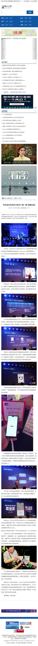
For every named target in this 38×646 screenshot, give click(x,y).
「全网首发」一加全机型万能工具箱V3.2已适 (13, 92)
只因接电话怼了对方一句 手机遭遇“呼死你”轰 (13, 86)
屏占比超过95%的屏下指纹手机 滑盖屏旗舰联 (13, 141)
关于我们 (8, 643)
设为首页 (27, 1)
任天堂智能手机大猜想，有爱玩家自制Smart (13, 80)
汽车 (6, 21)
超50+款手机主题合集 (7, 138)
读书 (30, 25)
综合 (11, 25)
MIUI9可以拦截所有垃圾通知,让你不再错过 (12, 132)
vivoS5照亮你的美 (6, 114)
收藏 (11, 21)
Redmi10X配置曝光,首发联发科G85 (10, 129)
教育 (25, 18)
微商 (25, 25)
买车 (11, 18)
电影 (30, 18)
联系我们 (13, 643)
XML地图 (18, 643)
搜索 (30, 12)
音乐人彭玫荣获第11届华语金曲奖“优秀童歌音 (13, 68)
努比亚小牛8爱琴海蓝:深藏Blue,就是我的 (12, 89)
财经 (6, 18)
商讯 (6, 25)
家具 (30, 21)
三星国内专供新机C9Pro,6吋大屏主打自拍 (12, 117)
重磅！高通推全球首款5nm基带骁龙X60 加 (12, 123)
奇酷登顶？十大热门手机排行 (9, 74)
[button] (4, 49)
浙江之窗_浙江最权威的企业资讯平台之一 (11, 1)
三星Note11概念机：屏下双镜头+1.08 (11, 77)
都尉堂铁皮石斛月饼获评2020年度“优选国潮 (13, 65)
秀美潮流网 (12, 595)
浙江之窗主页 (8, 198)
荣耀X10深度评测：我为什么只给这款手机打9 (13, 126)
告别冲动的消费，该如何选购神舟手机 (11, 71)
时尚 (25, 21)
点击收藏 (34, 1)
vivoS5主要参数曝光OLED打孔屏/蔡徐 (11, 135)
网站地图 (23, 643)
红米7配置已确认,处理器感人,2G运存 (11, 120)
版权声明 (30, 643)
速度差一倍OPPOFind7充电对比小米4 (11, 83)
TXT (26, 643)
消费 (15, 198)
